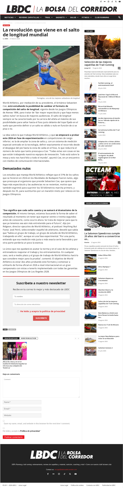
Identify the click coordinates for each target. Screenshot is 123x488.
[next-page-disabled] (78, 338)
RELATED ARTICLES (11, 338)
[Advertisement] (41, 202)
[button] (119, 17)
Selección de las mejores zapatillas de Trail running (99, 63)
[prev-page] (75, 338)
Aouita (86, 242)
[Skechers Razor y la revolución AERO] (90, 293)
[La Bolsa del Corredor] (61, 8)
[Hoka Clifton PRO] (90, 258)
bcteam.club (107, 464)
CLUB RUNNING (102, 17)
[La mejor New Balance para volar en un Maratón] (90, 339)
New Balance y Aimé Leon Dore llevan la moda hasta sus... (108, 315)
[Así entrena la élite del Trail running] (90, 133)
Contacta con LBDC (92, 485)
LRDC (6, 39)
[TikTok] (112, 1)
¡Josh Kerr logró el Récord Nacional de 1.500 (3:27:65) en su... (109, 96)
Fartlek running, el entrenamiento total (106, 84)
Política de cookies (77, 485)
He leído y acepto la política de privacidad (42, 311)
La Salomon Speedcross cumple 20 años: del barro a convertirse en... (102, 236)
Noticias (10, 23)
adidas (87, 58)
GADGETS (60, 17)
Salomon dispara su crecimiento (105, 279)
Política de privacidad (30, 431)
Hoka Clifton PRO (104, 255)
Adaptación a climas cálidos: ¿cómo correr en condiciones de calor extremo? (109, 143)
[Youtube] (119, 1)
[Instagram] (108, 1)
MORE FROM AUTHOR (28, 338)
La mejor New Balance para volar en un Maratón (108, 337)
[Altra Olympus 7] (90, 270)
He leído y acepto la (22, 431)
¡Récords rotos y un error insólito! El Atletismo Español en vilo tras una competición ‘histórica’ (15, 365)
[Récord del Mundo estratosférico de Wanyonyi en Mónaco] (90, 109)
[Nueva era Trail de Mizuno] (90, 328)
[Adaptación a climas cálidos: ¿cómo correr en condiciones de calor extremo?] (90, 144)
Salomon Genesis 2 (105, 348)
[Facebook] (101, 1)
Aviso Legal (64, 485)
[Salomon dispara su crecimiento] (90, 281)
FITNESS (85, 17)
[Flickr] (104, 1)
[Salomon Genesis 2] (90, 351)
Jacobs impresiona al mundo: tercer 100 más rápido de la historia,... (109, 120)
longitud (12, 329)
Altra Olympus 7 (104, 267)
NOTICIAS (9, 17)
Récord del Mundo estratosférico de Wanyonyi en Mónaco (108, 108)
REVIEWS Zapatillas (29, 17)
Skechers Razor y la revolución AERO (105, 291)
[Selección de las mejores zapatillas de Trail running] (102, 47)
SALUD (73, 17)
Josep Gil (87, 68)
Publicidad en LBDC (109, 485)
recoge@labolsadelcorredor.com (66, 469)
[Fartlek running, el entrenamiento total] (90, 86)
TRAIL (47, 17)
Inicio (4, 23)
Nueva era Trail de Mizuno (108, 325)
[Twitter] (115, 1)
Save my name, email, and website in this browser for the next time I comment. (37, 424)
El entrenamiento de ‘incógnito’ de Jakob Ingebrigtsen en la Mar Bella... (107, 156)
